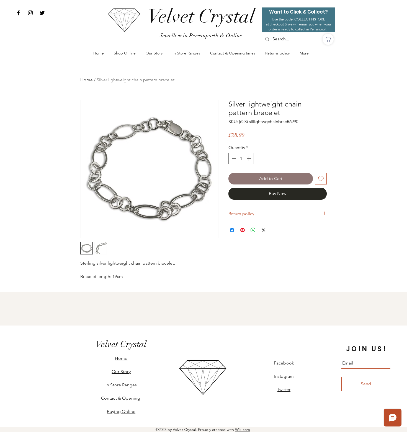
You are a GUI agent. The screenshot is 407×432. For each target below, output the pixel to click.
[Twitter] (42, 13)
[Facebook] (18, 13)
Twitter (283, 389)
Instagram (284, 376)
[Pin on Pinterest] (242, 230)
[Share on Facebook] (232, 230)
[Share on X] (263, 230)
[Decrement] (233, 158)
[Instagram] (30, 13)
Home (86, 79)
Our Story (121, 371)
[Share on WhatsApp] (253, 230)
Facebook (284, 363)
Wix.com (242, 429)
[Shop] (328, 39)
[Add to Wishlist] (321, 178)
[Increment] (249, 158)
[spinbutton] (241, 158)
